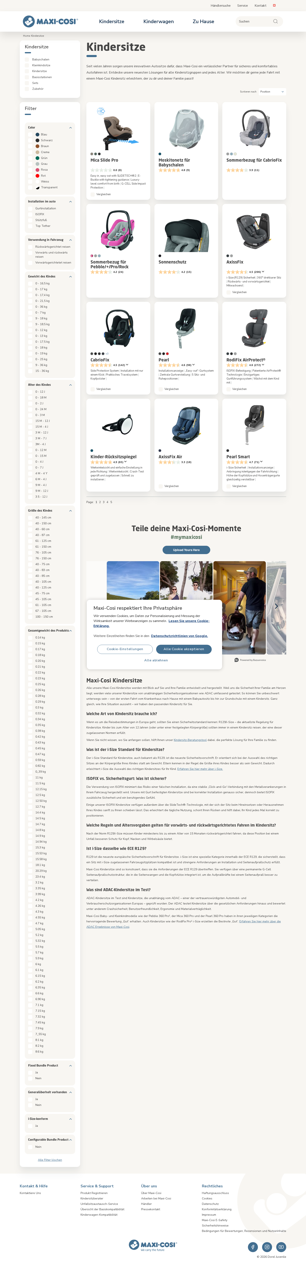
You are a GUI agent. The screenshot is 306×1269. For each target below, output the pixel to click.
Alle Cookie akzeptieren (184, 649)
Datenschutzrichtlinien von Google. (179, 636)
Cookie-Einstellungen (125, 649)
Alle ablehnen (156, 660)
